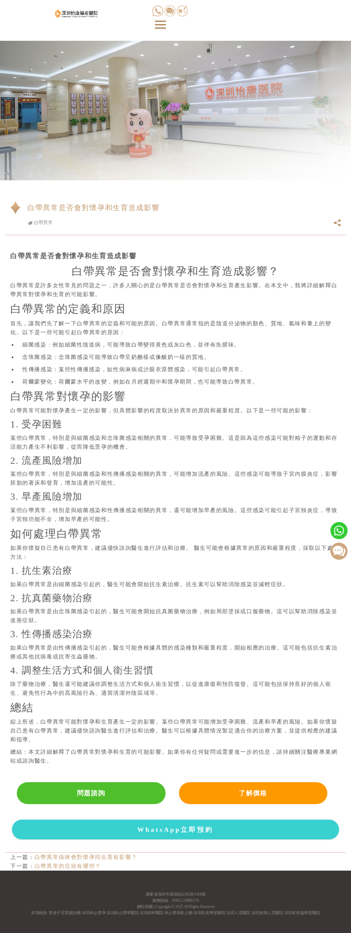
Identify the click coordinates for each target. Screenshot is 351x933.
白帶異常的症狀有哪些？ (68, 866)
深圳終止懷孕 (94, 912)
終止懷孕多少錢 (179, 912)
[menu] (160, 24)
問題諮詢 (91, 793)
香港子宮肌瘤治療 (65, 912)
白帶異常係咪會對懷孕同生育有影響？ (86, 857)
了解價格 (253, 793)
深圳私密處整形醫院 (302, 912)
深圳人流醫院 (238, 912)
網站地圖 (145, 906)
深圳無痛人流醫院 (267, 912)
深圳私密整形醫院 (209, 912)
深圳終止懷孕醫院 (122, 912)
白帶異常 (42, 222)
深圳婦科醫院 (152, 912)
